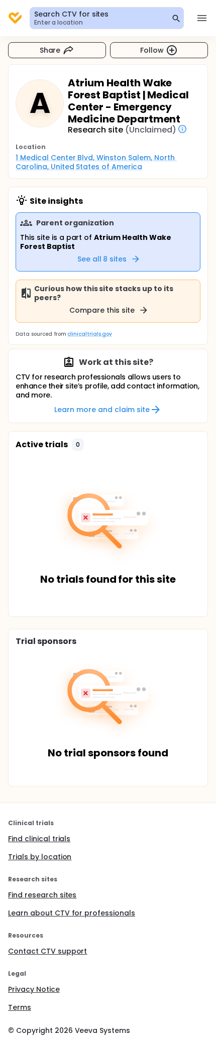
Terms (19, 1007)
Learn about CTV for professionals (71, 913)
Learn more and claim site (101, 410)
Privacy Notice (34, 989)
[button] (78, 445)
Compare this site (102, 310)
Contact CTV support (47, 951)
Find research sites (42, 895)
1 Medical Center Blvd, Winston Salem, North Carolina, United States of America (96, 162)
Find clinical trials (39, 839)
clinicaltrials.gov (89, 334)
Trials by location (39, 857)
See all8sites (102, 259)
